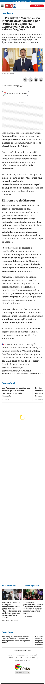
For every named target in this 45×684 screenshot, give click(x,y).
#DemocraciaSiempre (12, 367)
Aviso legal (33, 655)
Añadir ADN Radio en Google (17, 93)
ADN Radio (10, 6)
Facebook (25, 79)
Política (8, 13)
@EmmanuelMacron (23, 354)
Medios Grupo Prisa (22, 672)
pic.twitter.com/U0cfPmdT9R (16, 371)
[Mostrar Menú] (2, 5)
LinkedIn (36, 79)
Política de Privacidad (15, 658)
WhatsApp (41, 79)
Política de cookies (30, 658)
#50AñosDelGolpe (30, 351)
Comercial (11, 655)
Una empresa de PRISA (22, 667)
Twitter (30, 79)
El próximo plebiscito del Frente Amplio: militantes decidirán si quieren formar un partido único (33, 607)
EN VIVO (37, 6)
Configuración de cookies (22, 660)
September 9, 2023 (36, 373)
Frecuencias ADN (22, 655)
